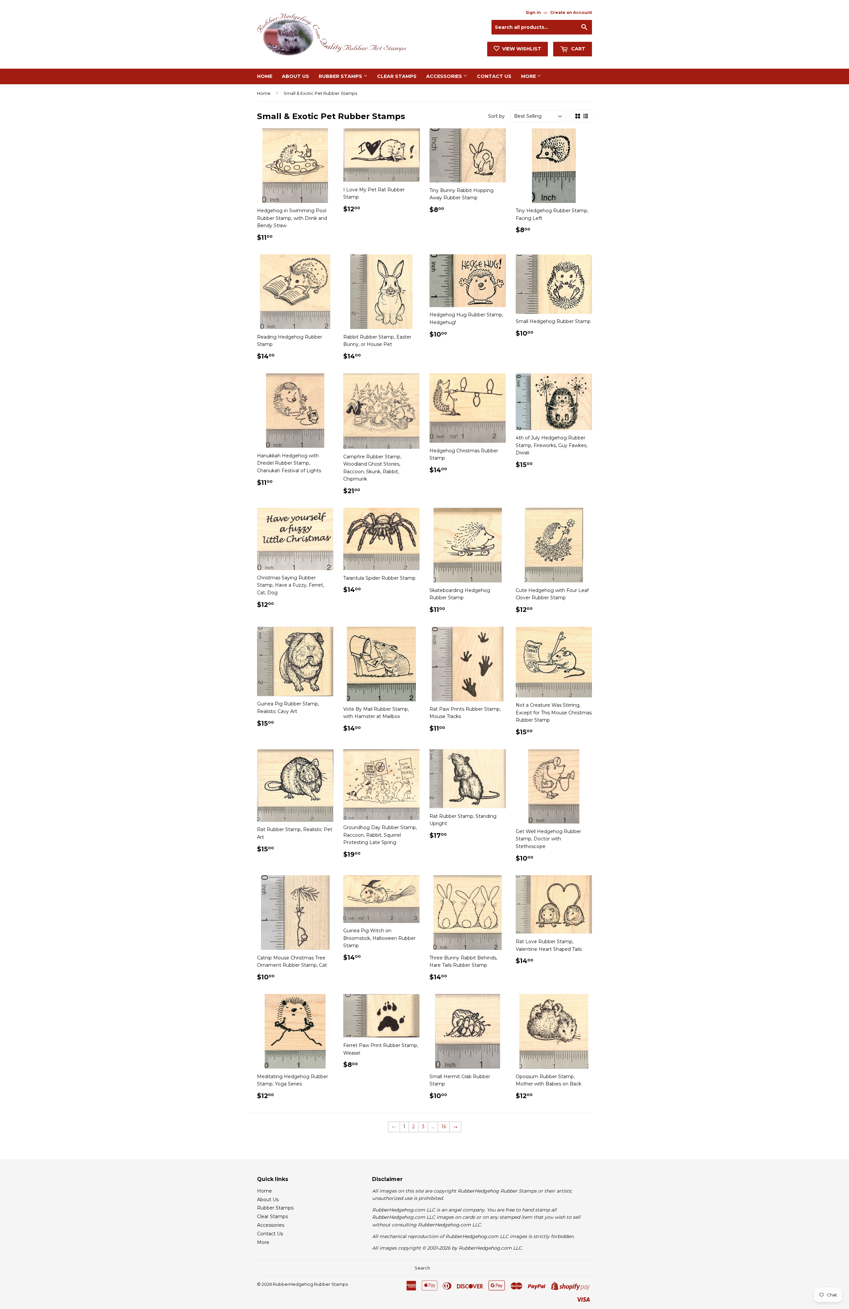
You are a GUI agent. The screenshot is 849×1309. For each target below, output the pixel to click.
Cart (577, 49)
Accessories (444, 76)
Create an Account (571, 12)
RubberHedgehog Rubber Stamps (310, 1284)
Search (422, 1268)
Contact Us (494, 76)
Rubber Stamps (341, 76)
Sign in (533, 12)
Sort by (496, 116)
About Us (295, 76)
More (529, 76)
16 (443, 1127)
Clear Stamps (397, 76)
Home (264, 76)
